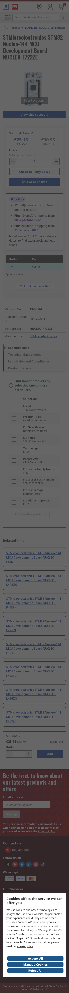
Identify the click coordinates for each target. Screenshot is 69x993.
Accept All (35, 958)
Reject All (35, 971)
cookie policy (25, 946)
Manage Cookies (35, 965)
